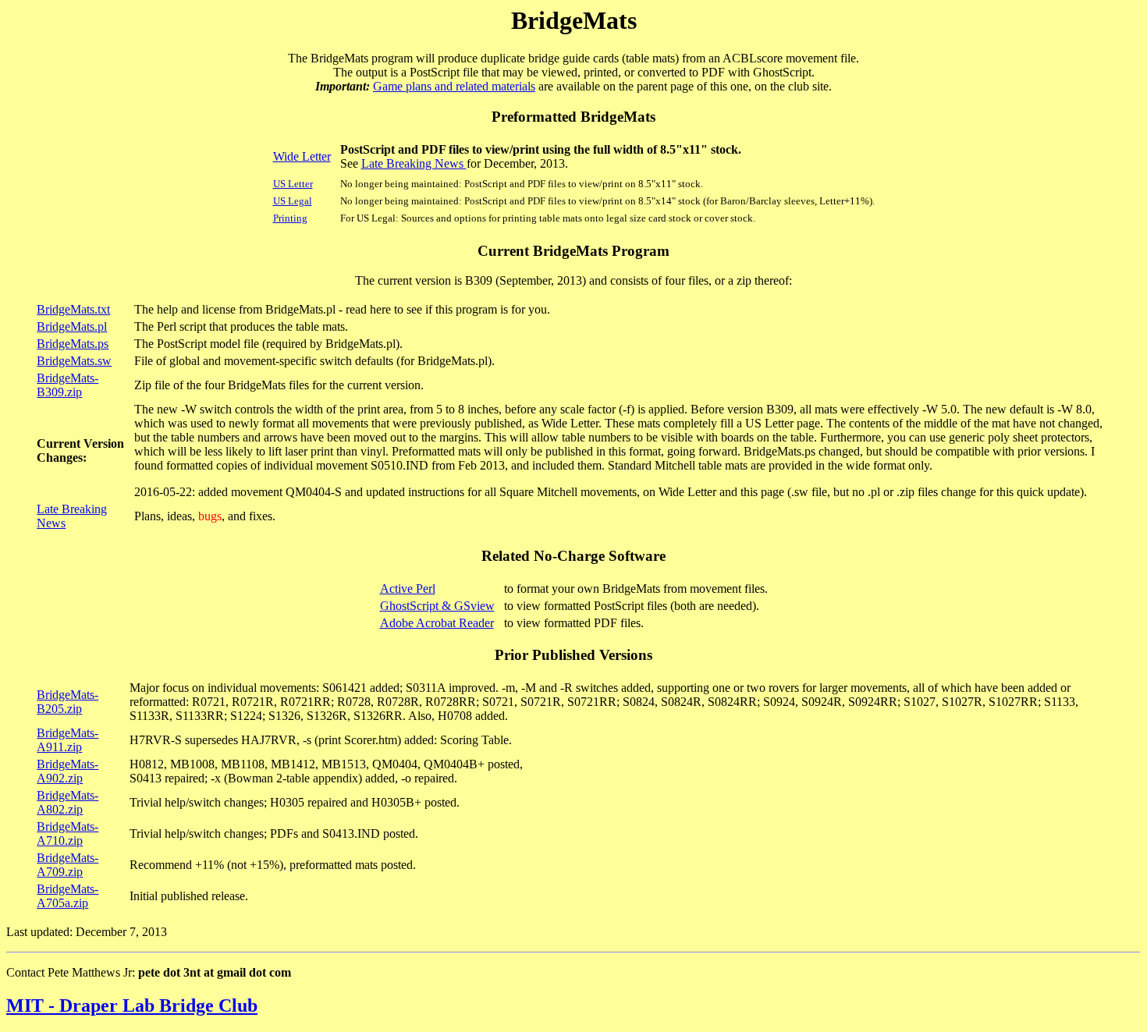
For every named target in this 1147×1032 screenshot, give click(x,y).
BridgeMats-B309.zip (67, 385)
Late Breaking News (414, 163)
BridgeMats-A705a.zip (67, 896)
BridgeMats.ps (72, 343)
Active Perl (407, 588)
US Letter (293, 184)
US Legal (292, 201)
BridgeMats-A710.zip (67, 833)
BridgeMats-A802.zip (67, 802)
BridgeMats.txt (73, 309)
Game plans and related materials (454, 86)
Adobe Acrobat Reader (437, 622)
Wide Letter (302, 156)
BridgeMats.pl (72, 326)
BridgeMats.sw (74, 360)
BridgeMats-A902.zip (67, 771)
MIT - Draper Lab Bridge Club (131, 1005)
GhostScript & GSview (437, 605)
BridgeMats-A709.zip (67, 864)
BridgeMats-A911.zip (67, 740)
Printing (290, 218)
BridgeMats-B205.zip (67, 701)
